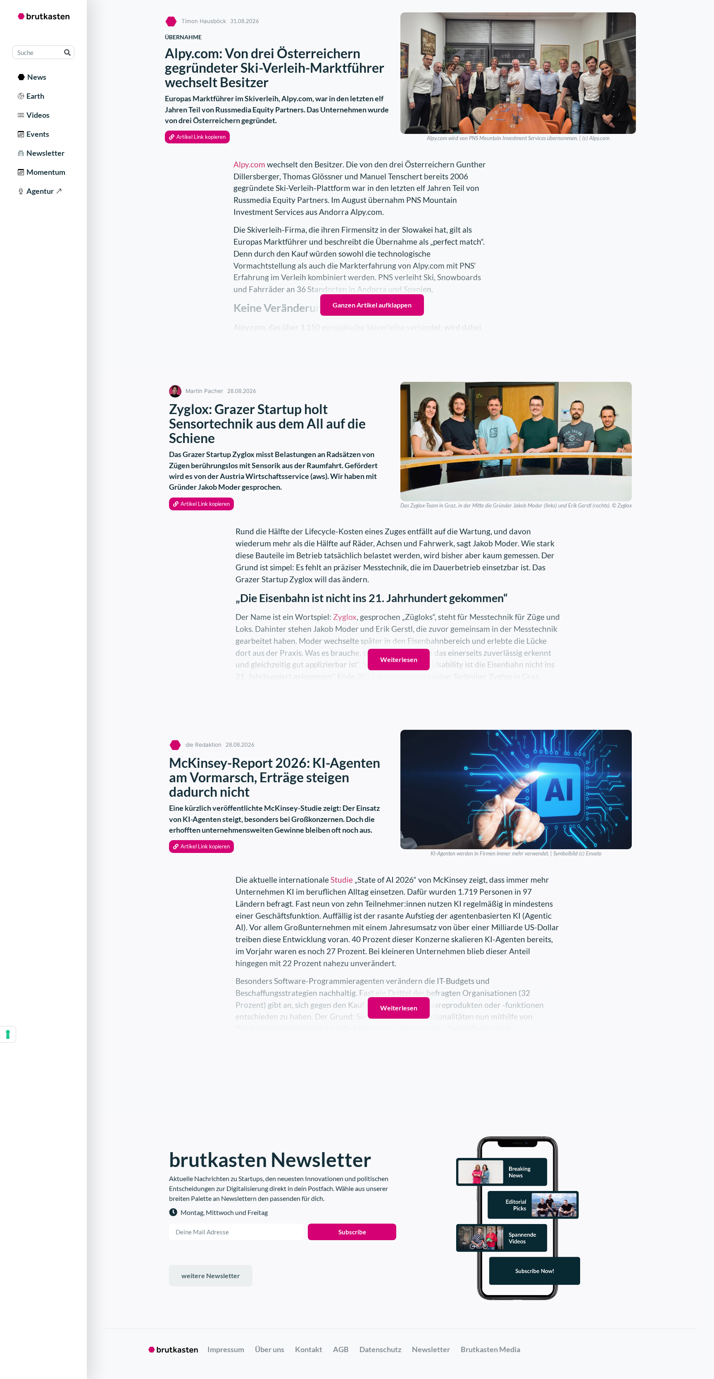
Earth (34, 95)
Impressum (225, 1349)
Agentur (39, 190)
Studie (342, 879)
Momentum (44, 171)
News (35, 76)
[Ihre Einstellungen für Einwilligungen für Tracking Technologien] (8, 1034)
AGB (341, 1349)
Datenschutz (380, 1349)
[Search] (67, 52)
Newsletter (44, 152)
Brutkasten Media (490, 1349)
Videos (37, 114)
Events (36, 133)
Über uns (269, 1349)
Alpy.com (249, 164)
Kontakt (308, 1349)
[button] (197, 137)
